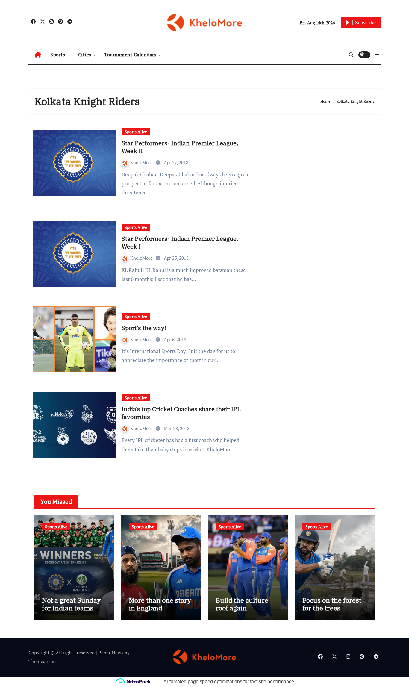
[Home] (38, 55)
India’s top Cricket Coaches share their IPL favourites (181, 413)
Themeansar (41, 661)
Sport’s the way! (144, 328)
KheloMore (142, 162)
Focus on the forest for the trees (331, 604)
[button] (377, 54)
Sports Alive (136, 131)
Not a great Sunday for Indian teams (71, 604)
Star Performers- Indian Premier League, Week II (180, 147)
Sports (58, 54)
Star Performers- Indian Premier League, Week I (180, 242)
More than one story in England (160, 604)
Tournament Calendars (131, 54)
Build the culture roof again (242, 604)
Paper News (110, 652)
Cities (85, 54)
